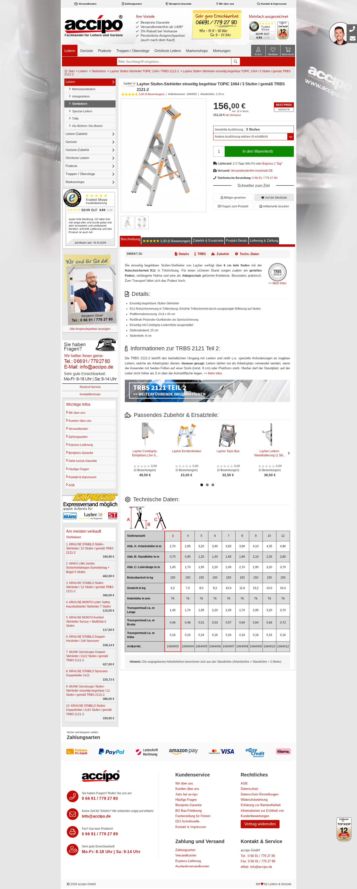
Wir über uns (226, 3)
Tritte (75, 118)
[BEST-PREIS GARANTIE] (284, 107)
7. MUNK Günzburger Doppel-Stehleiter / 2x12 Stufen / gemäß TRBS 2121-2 (87, 656)
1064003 (173, 646)
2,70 (173, 546)
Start (71, 71)
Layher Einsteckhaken (186, 451)
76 (172, 598)
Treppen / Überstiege (132, 51)
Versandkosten (87, 3)
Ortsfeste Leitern (167, 51)
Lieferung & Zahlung (264, 240)
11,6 (242, 588)
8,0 (201, 588)
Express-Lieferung (80, 445)
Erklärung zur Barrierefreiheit (261, 805)
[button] (233, 197)
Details (184, 254)
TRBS (201, 254)
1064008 (242, 646)
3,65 (228, 546)
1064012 (283, 646)
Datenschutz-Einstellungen (259, 794)
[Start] (94, 25)
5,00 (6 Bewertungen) (175, 241)
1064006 (215, 646)
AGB (71, 485)
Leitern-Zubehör (76, 134)
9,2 (215, 588)
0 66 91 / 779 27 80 (265, 178)
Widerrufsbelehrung (254, 799)
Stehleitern (99, 71)
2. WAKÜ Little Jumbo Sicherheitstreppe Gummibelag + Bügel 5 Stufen (88, 567)
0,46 (173, 622)
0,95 (188, 556)
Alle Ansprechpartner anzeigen (90, 329)
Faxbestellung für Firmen (192, 816)
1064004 (188, 646)
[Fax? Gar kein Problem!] (72, 832)
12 (283, 535)
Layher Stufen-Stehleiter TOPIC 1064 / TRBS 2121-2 (144, 71)
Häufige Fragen (78, 469)
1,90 (242, 556)
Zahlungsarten (133, 3)
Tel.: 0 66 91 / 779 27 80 (258, 856)
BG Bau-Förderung (188, 810)
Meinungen (221, 51)
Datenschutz (249, 789)
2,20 (215, 567)
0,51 (201, 622)
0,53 (215, 622)
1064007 (229, 646)
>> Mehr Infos (277, 283)
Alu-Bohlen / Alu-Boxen (87, 126)
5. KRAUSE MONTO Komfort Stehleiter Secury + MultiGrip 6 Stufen (86, 621)
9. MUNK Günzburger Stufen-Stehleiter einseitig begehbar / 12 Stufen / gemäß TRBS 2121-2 (88, 690)
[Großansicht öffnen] (163, 155)
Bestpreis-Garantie (180, 3)
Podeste (104, 51)
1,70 (188, 567)
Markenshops (197, 51)
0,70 (173, 556)
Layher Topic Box (228, 451)
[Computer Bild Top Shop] (283, 30)
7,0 (188, 588)
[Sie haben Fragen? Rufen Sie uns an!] (72, 796)
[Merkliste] (273, 51)
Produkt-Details (236, 240)
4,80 (283, 546)
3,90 (242, 546)
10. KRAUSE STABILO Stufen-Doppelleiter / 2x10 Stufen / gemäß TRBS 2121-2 (89, 710)
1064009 (256, 646)
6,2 (173, 588)
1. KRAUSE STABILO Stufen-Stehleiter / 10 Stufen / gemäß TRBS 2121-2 (89, 548)
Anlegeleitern (80, 96)
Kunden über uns (79, 420)
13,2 (256, 588)
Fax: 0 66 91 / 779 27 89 (258, 861)
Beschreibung (130, 239)
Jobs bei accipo (186, 794)
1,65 (228, 556)
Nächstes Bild (287, 453)
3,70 (283, 567)
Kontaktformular (90, 394)
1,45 (173, 567)
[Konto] (258, 50)
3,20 (201, 546)
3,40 (215, 546)
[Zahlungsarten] (178, 751)
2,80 (283, 556)
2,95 (188, 546)
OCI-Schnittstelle (187, 821)
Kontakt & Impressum (273, 3)
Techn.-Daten (249, 254)
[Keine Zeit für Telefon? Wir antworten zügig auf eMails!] (72, 814)
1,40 (215, 556)
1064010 (269, 646)
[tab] (130, 240)
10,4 (228, 588)
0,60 (242, 622)
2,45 (228, 567)
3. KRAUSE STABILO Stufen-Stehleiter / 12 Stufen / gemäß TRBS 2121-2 (89, 587)
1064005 (201, 646)
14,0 (269, 588)
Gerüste (86, 51)
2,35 (269, 556)
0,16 (173, 635)
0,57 (228, 622)
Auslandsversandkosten (192, 866)
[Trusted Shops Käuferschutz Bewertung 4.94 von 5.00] (262, 30)
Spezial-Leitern (81, 111)
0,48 (188, 622)
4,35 (269, 546)
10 (269, 535)
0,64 (256, 622)
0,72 (283, 622)
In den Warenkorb (258, 151)
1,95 (201, 567)
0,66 (269, 622)
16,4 (283, 588)
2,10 (256, 556)
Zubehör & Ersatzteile (208, 240)
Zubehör (223, 254)
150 (172, 577)
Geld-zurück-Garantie (82, 461)
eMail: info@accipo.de (256, 867)
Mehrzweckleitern (83, 89)
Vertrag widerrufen (260, 824)
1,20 (201, 556)
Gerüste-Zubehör (77, 150)
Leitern (69, 51)
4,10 (256, 546)
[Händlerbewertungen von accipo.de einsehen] (90, 218)
